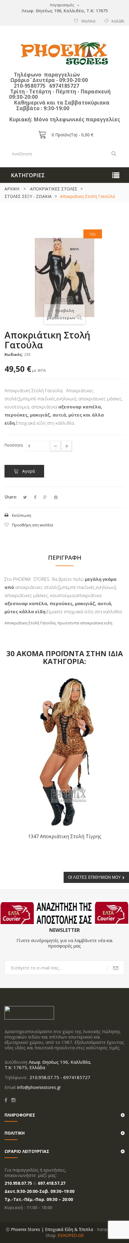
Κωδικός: (13, 354)
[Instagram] (13, 1100)
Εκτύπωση (21, 515)
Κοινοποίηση (35, 497)
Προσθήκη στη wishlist (32, 525)
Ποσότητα (13, 445)
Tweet (25, 497)
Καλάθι (118, 21)
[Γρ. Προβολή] (116, 686)
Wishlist (88, 21)
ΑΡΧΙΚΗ (11, 189)
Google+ (45, 497)
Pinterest (56, 497)
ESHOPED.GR (71, 1235)
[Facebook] (5, 1100)
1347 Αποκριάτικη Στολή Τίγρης (64, 836)
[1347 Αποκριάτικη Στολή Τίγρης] (64, 752)
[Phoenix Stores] (64, 53)
